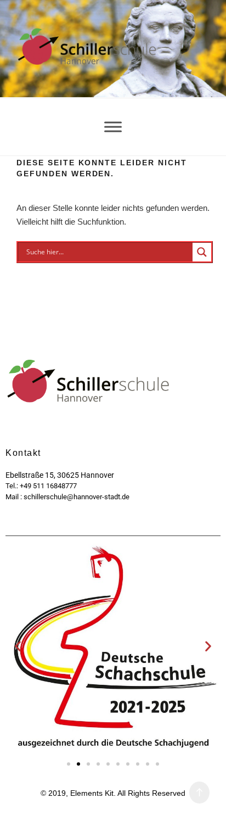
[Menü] (113, 126)
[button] (18, 646)
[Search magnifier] (202, 252)
